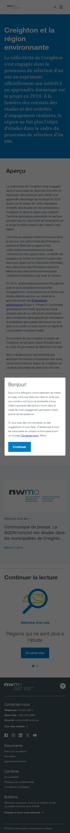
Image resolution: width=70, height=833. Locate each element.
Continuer (19, 447)
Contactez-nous (29, 435)
